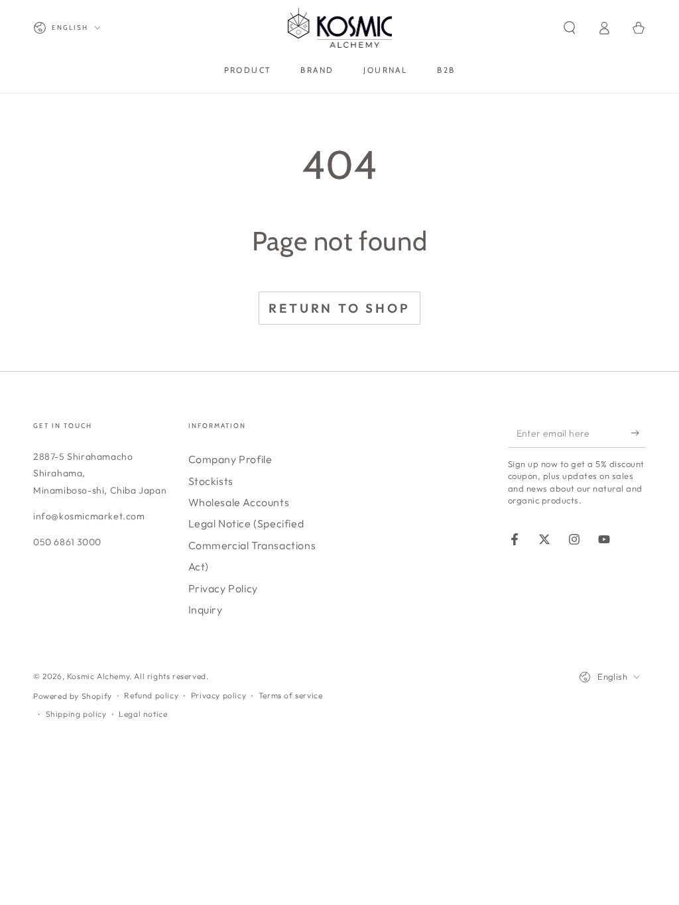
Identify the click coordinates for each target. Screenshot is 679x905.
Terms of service (291, 695)
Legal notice (143, 714)
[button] (569, 27)
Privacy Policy (223, 588)
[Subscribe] (638, 432)
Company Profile (230, 459)
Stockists (210, 481)
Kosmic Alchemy (98, 676)
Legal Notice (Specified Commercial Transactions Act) (252, 545)
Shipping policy (76, 714)
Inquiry (205, 609)
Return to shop (339, 308)
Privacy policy (218, 695)
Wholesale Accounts (239, 502)
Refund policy (151, 695)
